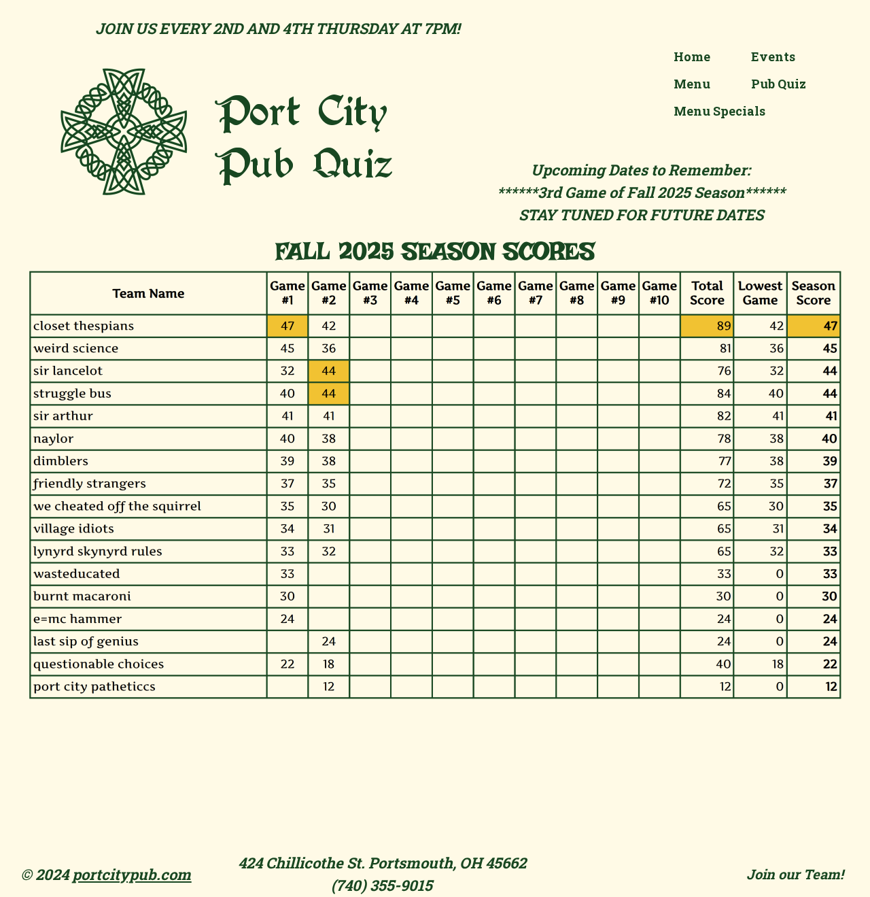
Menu (692, 83)
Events (773, 56)
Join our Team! (794, 874)
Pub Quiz (778, 83)
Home (692, 56)
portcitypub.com (131, 874)
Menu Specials (719, 111)
